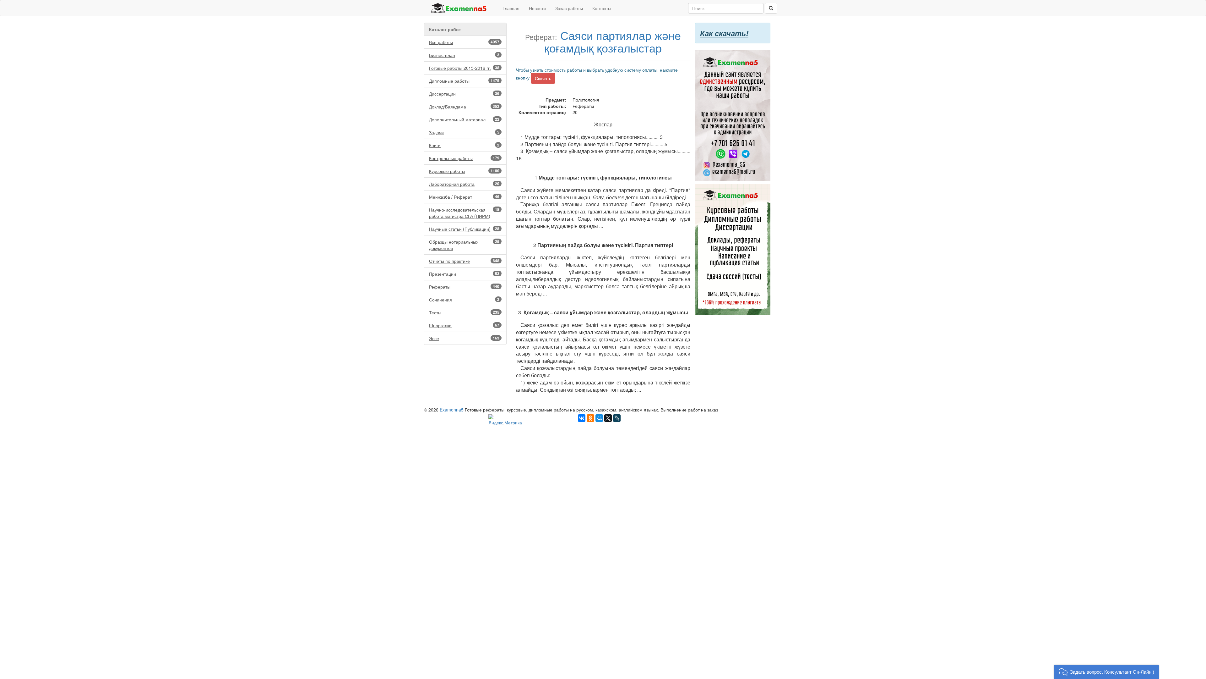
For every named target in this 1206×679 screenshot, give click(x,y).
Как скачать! (724, 33)
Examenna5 (452, 409)
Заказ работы (569, 8)
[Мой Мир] (599, 418)
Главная (511, 8)
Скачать (543, 78)
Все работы (464, 42)
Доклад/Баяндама (464, 106)
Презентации (464, 274)
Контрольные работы (464, 158)
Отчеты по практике (464, 261)
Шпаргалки (464, 325)
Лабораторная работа (464, 184)
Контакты (601, 8)
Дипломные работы (464, 81)
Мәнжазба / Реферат (464, 197)
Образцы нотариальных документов (464, 245)
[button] (1106, 672)
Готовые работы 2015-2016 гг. (464, 68)
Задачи (464, 132)
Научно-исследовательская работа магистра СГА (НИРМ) (464, 213)
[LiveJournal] (617, 418)
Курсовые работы (464, 171)
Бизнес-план (464, 55)
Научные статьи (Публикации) (464, 229)
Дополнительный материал (464, 119)
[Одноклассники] (590, 418)
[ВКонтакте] (581, 418)
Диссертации (464, 94)
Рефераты (464, 287)
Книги (464, 145)
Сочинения (464, 299)
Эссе (464, 338)
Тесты (464, 312)
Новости (537, 8)
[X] (608, 418)
